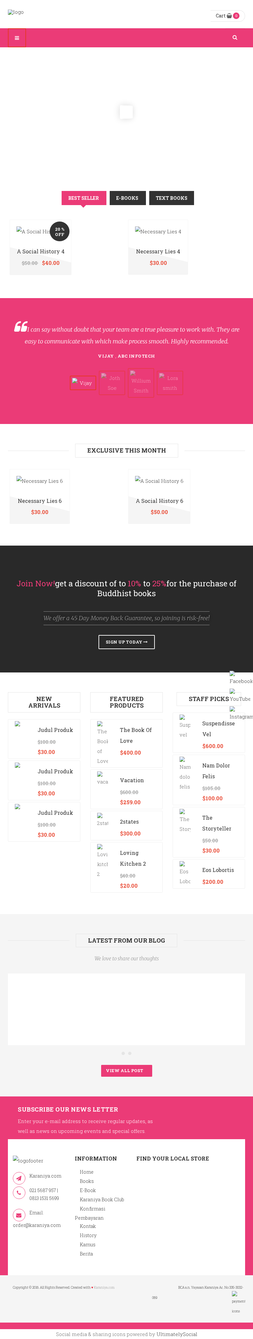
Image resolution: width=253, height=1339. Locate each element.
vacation (132, 780)
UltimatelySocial (176, 1334)
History (88, 1235)
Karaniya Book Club (102, 1199)
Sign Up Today (124, 642)
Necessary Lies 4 (158, 251)
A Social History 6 (159, 500)
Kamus (88, 1244)
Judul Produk (55, 729)
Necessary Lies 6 (40, 500)
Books (87, 1181)
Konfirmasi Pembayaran (90, 1213)
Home (87, 1172)
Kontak (88, 1226)
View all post (125, 1070)
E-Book (88, 1190)
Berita (86, 1254)
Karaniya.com (104, 1287)
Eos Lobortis (218, 869)
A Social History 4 (41, 251)
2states (129, 821)
